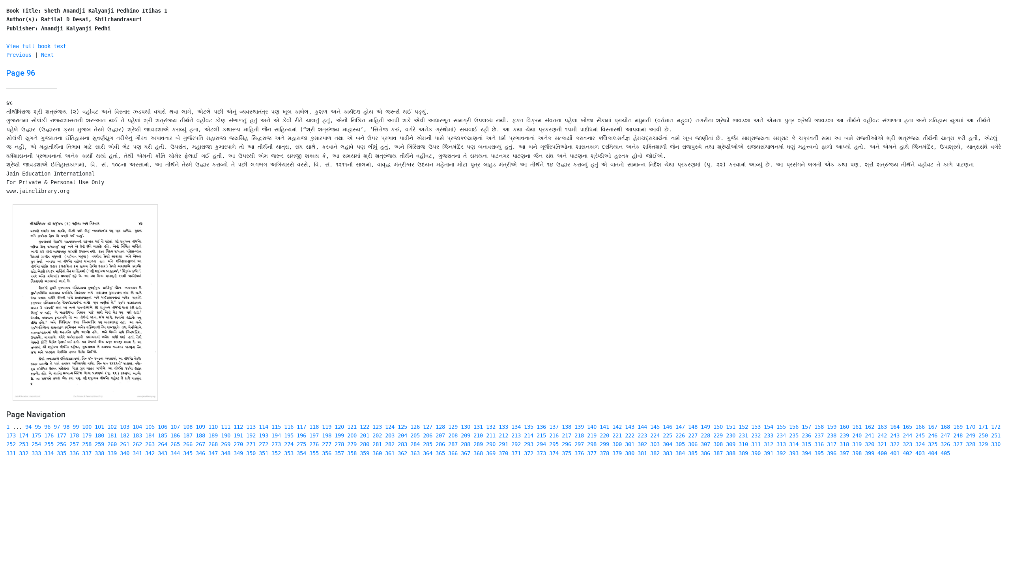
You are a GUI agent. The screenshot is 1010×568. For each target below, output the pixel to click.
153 (756, 427)
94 (28, 427)
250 (983, 435)
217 (566, 435)
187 (188, 435)
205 (415, 435)
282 (390, 444)
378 (604, 453)
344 (175, 453)
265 (175, 444)
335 (61, 453)
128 (440, 427)
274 (289, 444)
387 (718, 453)
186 (175, 435)
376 (579, 453)
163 (882, 427)
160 (844, 427)
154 (768, 427)
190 (225, 435)
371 (516, 453)
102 (112, 427)
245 (920, 435)
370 (503, 453)
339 (112, 453)
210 (478, 435)
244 (907, 435)
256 (61, 444)
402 (907, 453)
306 (693, 444)
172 (996, 427)
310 (743, 444)
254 (36, 444)
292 (516, 444)
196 (301, 435)
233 (768, 435)
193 (263, 435)
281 (377, 444)
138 (566, 427)
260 (112, 444)
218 (579, 435)
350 (251, 453)
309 (730, 444)
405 (945, 453)
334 (49, 453)
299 (604, 444)
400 (882, 453)
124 (390, 427)
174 (23, 435)
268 (213, 444)
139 (579, 427)
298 (592, 444)
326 (945, 444)
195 (289, 435)
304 (667, 444)
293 (528, 444)
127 (427, 427)
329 (983, 444)
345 (188, 453)
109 (200, 427)
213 (516, 435)
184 (150, 435)
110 (213, 427)
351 (263, 453)
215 (541, 435)
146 (667, 427)
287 (453, 444)
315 (806, 444)
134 (516, 427)
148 (693, 427)
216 (554, 435)
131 (478, 427)
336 (74, 453)
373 (541, 453)
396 (831, 453)
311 (756, 444)
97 (57, 427)
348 (225, 453)
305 (680, 444)
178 (74, 435)
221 (617, 435)
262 (137, 444)
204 (402, 435)
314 (794, 444)
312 (768, 444)
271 (251, 444)
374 (554, 453)
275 (301, 444)
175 (36, 435)
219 (592, 435)
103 (124, 427)
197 (314, 435)
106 (162, 427)
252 (11, 444)
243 (895, 435)
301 (629, 444)
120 (339, 427)
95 (38, 427)
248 (958, 435)
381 (642, 453)
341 (137, 453)
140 (592, 427)
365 (440, 453)
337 (87, 453)
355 (314, 453)
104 (137, 427)
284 (415, 444)
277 (326, 444)
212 (503, 435)
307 (705, 444)
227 (693, 435)
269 (225, 444)
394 (806, 453)
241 (869, 435)
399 (869, 453)
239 (844, 435)
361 (390, 453)
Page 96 (20, 73)
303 (655, 444)
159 (831, 427)
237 (819, 435)
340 (124, 453)
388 (730, 453)
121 (352, 427)
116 (289, 427)
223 (642, 435)
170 (970, 427)
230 (730, 435)
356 (326, 453)
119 (326, 427)
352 (276, 453)
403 (920, 453)
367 (465, 453)
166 (920, 427)
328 (970, 444)
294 (541, 444)
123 (377, 427)
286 (440, 444)
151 (730, 427)
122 (364, 427)
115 (276, 427)
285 (427, 444)
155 (781, 427)
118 (314, 427)
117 (301, 427)
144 (642, 427)
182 (124, 435)
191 (238, 435)
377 (592, 453)
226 (680, 435)
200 (352, 435)
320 (869, 444)
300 (617, 444)
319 (857, 444)
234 (781, 435)
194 (276, 435)
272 (263, 444)
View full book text (36, 46)
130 (465, 427)
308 (718, 444)
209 (465, 435)
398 (857, 453)
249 (970, 435)
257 (74, 444)
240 (857, 435)
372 (528, 453)
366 (453, 453)
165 (907, 427)
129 (453, 427)
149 (705, 427)
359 (364, 453)
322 (895, 444)
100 (87, 427)
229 (718, 435)
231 (743, 435)
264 (162, 444)
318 (844, 444)
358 (352, 453)
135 (528, 427)
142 (617, 427)
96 (47, 427)
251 (996, 435)
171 (983, 427)
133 (503, 427)
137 (554, 427)
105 (150, 427)
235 (794, 435)
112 (238, 427)
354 (301, 453)
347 (213, 453)
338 (99, 453)
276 (314, 444)
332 (23, 453)
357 (339, 453)
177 (61, 435)
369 (491, 453)
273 (276, 444)
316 (819, 444)
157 (806, 427)
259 (99, 444)
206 (427, 435)
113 (251, 427)
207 (440, 435)
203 (390, 435)
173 (11, 435)
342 (150, 453)
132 (491, 427)
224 (655, 435)
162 (869, 427)
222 (629, 435)
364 (427, 453)
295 (554, 444)
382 (655, 453)
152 (743, 427)
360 (377, 453)
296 (566, 444)
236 (806, 435)
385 (693, 453)
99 (76, 427)
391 (768, 453)
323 (907, 444)
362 (402, 453)
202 (377, 435)
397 (844, 453)
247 (945, 435)
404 (932, 453)
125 (402, 427)
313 (781, 444)
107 (175, 427)
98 (66, 427)
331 (11, 453)
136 (541, 427)
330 (996, 444)
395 (819, 453)
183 (137, 435)
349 (238, 453)
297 (579, 444)
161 (857, 427)
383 (667, 453)
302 (642, 444)
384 (680, 453)
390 (756, 453)
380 (629, 453)
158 (819, 427)
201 (364, 435)
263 (150, 444)
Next (47, 55)
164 (895, 427)
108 (188, 427)
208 (453, 435)
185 (162, 435)
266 (188, 444)
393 (794, 453)
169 (958, 427)
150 (718, 427)
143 (629, 427)
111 (225, 427)
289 (478, 444)
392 (781, 453)
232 (756, 435)
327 (958, 444)
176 (49, 435)
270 (238, 444)
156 (794, 427)
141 (604, 427)
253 (23, 444)
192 (251, 435)
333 (36, 453)
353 (289, 453)
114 (263, 427)
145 (655, 427)
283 (402, 444)
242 (882, 435)
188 (200, 435)
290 (491, 444)
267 (200, 444)
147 (680, 427)
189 (213, 435)
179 (87, 435)
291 (503, 444)
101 (99, 427)
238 (831, 435)
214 (528, 435)
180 (99, 435)
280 (364, 444)
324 (920, 444)
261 (124, 444)
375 (566, 453)
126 (415, 427)
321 (882, 444)
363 (415, 453)
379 (617, 453)
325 (932, 444)
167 (932, 427)
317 (831, 444)
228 (705, 435)
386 (705, 453)
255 (49, 444)
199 (339, 435)
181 (112, 435)
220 (604, 435)
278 (339, 444)
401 (895, 453)
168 (945, 427)
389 (743, 453)
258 (87, 444)
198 (326, 435)
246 (932, 435)
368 (478, 453)
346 (200, 453)
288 (465, 444)
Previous (19, 55)
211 (491, 435)
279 (352, 444)
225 (667, 435)
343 (162, 453)
